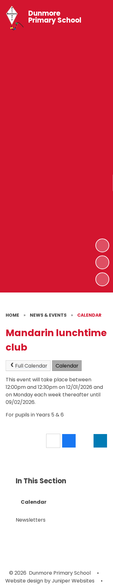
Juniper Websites (72, 580)
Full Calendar (31, 365)
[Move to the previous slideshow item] (102, 262)
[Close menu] (98, 17)
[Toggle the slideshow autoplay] (102, 279)
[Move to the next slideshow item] (102, 245)
